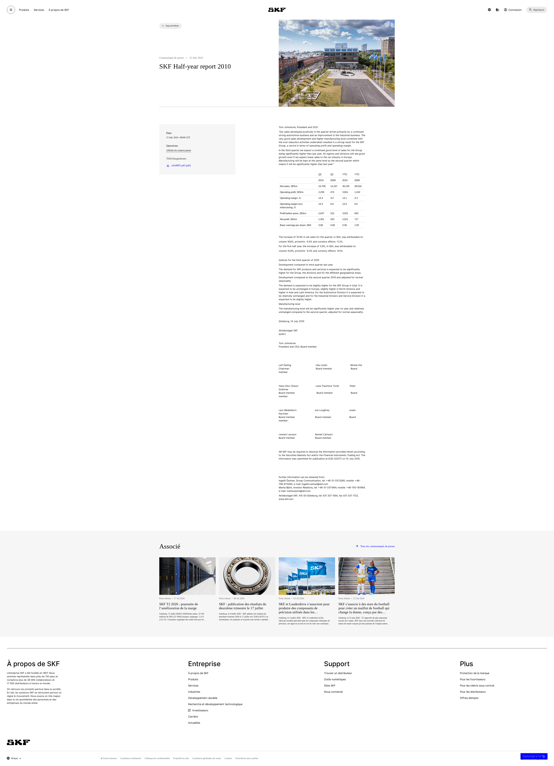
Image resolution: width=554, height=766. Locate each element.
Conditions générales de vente (206, 758)
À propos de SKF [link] (59, 9)
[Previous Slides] (166, 601)
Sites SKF (330, 685)
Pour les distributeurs (473, 691)
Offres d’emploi (469, 697)
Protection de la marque (474, 673)
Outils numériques (335, 679)
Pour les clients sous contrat (477, 685)
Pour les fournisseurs (472, 679)
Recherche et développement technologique (215, 704)
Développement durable (202, 697)
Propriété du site (181, 758)
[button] (489, 9)
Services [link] (39, 9)
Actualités (194, 722)
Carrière (193, 716)
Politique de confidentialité (157, 758)
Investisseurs (200, 710)
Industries (194, 691)
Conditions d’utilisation (130, 758)
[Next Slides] (387, 601)
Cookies (228, 758)
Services (193, 685)
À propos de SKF (198, 673)
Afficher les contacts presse (178, 150)
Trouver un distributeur (338, 673)
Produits (193, 679)
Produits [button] (24, 9)
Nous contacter (333, 691)
